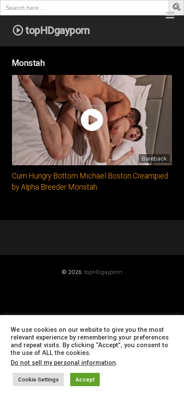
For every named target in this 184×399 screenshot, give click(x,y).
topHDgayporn (103, 271)
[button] (177, 8)
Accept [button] (85, 379)
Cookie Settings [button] (38, 379)
